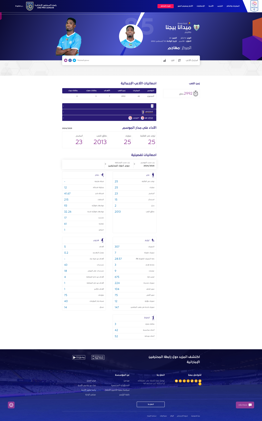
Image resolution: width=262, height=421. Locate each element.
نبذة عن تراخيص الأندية (87, 385)
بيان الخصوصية (195, 416)
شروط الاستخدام (182, 416)
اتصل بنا (151, 404)
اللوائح (172, 416)
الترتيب (220, 6)
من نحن (126, 381)
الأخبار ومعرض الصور (185, 6)
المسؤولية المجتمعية (120, 385)
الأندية (211, 6)
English (18, 6)
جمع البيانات (163, 416)
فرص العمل (91, 381)
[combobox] (143, 165)
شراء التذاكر (165, 6)
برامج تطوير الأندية (88, 390)
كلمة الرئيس (124, 395)
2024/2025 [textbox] (149, 166)
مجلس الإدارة (90, 395)
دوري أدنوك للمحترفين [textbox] (119, 166)
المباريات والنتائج (233, 6)
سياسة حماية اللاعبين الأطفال (117, 390)
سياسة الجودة (151, 416)
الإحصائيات (201, 6)
